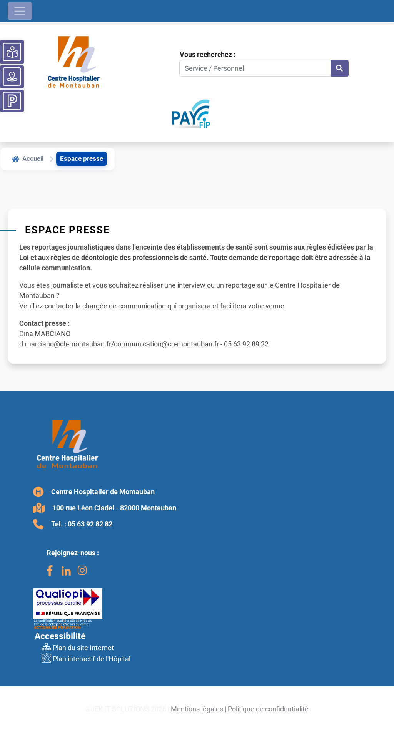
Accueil (32, 158)
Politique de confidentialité (268, 709)
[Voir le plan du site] (12, 76)
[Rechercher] (340, 68)
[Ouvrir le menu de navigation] (20, 11)
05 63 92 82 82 (90, 524)
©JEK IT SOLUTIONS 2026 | (127, 709)
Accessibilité (60, 636)
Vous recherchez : (207, 54)
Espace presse (81, 158)
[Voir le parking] (12, 99)
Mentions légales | (198, 709)
